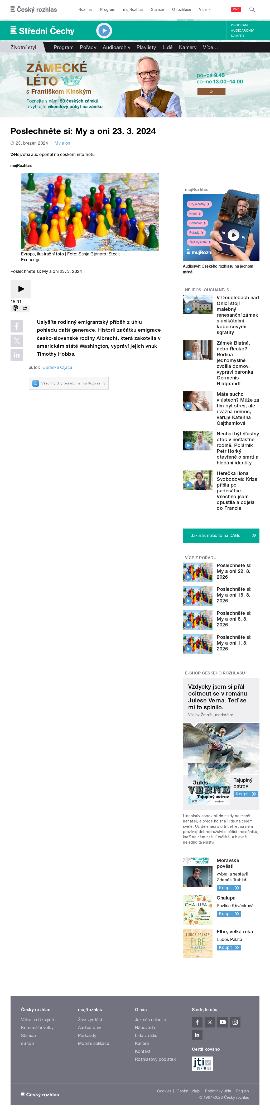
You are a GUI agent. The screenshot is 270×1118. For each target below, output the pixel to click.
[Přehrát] (21, 289)
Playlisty (146, 47)
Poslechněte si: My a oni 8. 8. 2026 (234, 618)
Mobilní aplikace (93, 1043)
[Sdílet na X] (17, 341)
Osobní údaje (188, 1091)
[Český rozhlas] (34, 9)
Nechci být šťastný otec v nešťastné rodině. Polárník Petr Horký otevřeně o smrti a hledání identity (238, 448)
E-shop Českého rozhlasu (215, 673)
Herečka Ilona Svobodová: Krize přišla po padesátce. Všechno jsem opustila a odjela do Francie (237, 490)
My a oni (63, 143)
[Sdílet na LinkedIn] (17, 355)
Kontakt (142, 1051)
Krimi (193, 214)
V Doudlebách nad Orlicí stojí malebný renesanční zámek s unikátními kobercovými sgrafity (238, 315)
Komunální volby (37, 1027)
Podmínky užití (218, 1091)
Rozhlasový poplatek (155, 1059)
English (242, 1091)
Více (210, 47)
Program (107, 9)
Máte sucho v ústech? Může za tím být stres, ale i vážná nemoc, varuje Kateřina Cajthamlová (238, 408)
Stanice (157, 9)
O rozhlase (181, 9)
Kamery (238, 36)
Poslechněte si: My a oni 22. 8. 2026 (234, 571)
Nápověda (145, 1027)
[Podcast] (15, 308)
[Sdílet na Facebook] (17, 326)
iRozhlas (85, 9)
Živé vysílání (198, 242)
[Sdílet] (25, 308)
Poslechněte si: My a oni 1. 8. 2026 (234, 642)
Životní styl (23, 47)
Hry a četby (197, 204)
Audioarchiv (242, 30)
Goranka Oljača (57, 367)
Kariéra (142, 1043)
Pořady (88, 47)
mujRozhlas (133, 9)
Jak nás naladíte (150, 1019)
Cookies (164, 1091)
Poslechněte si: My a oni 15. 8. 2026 (234, 594)
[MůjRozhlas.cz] (21, 166)
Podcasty (87, 1035)
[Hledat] (252, 9)
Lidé (168, 47)
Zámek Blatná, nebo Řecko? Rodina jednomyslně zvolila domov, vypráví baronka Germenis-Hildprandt (235, 363)
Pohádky (195, 223)
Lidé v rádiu (146, 1035)
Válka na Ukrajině (37, 1019)
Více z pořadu (200, 557)
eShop (27, 1043)
